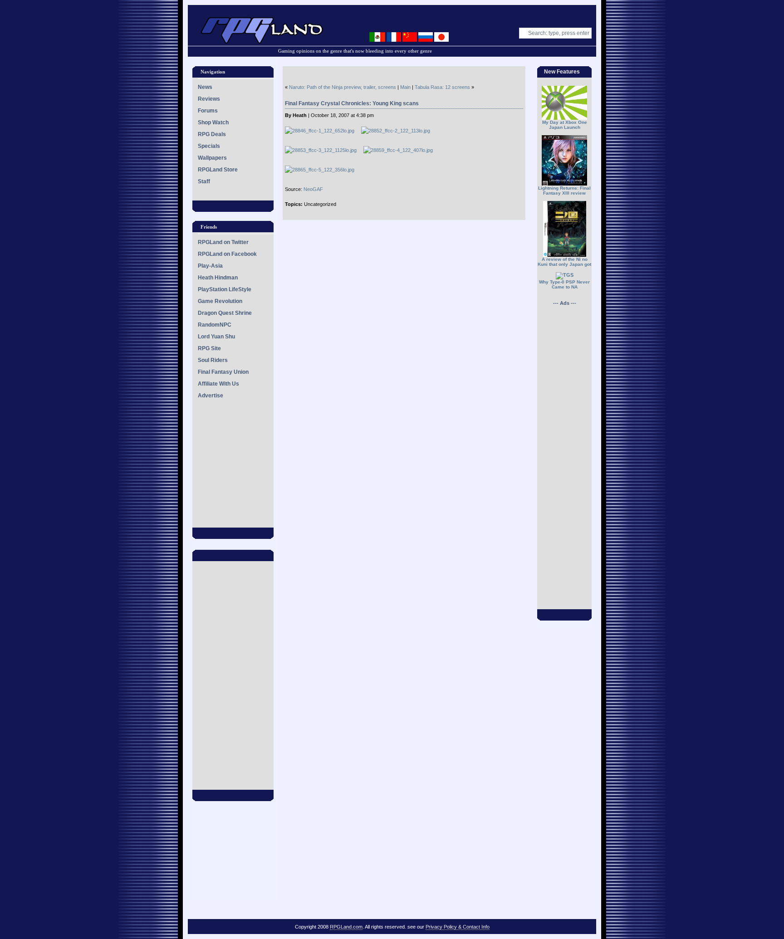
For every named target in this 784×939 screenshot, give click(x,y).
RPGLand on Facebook (227, 254)
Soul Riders (213, 360)
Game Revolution (220, 301)
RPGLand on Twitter (223, 242)
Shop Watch (213, 122)
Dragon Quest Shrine (225, 313)
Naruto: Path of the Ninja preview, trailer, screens (342, 87)
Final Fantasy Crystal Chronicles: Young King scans (352, 103)
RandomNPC (214, 325)
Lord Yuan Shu (216, 336)
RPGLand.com (346, 926)
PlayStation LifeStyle (224, 289)
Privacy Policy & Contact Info (458, 926)
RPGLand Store (218, 169)
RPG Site (209, 348)
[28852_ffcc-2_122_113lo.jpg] (399, 130)
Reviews (209, 99)
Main (405, 87)
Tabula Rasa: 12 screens (442, 87)
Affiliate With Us (218, 384)
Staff (204, 181)
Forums (208, 111)
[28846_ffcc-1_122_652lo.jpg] (323, 130)
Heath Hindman (218, 277)
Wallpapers (212, 158)
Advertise (210, 395)
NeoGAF (313, 189)
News (205, 87)
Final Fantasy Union (223, 372)
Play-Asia (210, 266)
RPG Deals (212, 134)
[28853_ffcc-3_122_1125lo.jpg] (324, 150)
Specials (209, 146)
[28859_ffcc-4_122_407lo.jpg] (401, 150)
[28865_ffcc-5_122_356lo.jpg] (323, 169)
